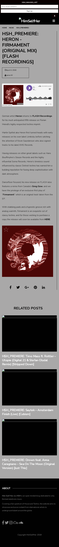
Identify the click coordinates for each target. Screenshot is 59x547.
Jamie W (9, 75)
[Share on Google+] (26, 287)
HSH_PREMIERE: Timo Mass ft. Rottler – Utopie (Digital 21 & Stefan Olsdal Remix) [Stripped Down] (29, 360)
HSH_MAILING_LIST (29, 2)
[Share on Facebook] (10, 287)
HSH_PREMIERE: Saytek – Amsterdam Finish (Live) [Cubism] (27, 412)
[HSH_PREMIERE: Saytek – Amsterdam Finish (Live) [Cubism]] (29, 387)
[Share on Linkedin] (43, 287)
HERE (47, 219)
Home (4, 28)
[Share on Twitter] (18, 287)
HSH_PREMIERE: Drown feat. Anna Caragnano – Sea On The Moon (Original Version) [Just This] (28, 464)
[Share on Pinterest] (35, 287)
